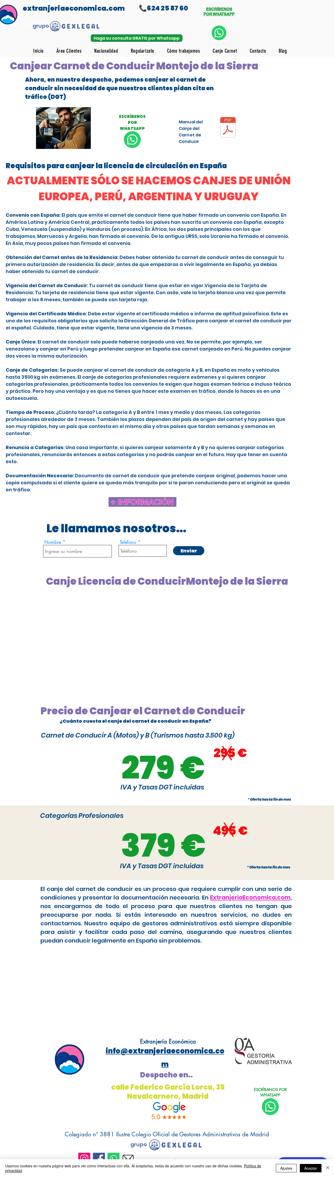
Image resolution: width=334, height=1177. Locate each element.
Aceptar (310, 1168)
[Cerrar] (328, 1168)
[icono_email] (128, 1159)
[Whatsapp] (114, 1159)
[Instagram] (84, 1159)
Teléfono (128, 542)
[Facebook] (99, 1159)
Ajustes (286, 1168)
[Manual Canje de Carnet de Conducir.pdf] (228, 128)
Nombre (52, 542)
